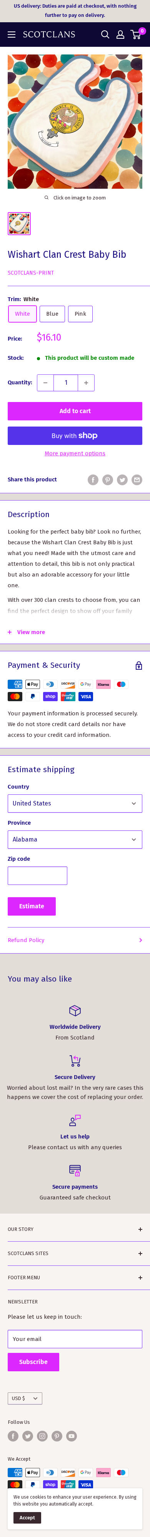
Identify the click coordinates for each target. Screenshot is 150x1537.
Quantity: (20, 382)
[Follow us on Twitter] (27, 1436)
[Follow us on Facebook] (13, 1436)
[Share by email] (137, 479)
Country (18, 786)
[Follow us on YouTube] (71, 1436)
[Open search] (105, 34)
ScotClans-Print (31, 273)
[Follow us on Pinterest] (57, 1436)
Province (19, 822)
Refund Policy (26, 940)
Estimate (31, 906)
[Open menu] (11, 34)
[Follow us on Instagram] (42, 1436)
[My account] (120, 34)
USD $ (18, 1398)
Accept (27, 1518)
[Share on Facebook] (93, 479)
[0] (136, 34)
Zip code (19, 858)
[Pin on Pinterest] (107, 479)
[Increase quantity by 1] (86, 383)
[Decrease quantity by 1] (45, 383)
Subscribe (33, 1362)
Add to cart (75, 411)
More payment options (75, 453)
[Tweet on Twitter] (122, 479)
